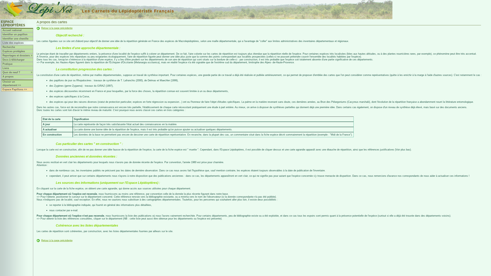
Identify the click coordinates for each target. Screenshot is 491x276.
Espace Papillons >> (14, 89)
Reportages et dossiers (17, 55)
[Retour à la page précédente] (38, 28)
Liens (5, 68)
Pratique (7, 63)
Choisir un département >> (11, 83)
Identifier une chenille (15, 38)
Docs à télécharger (13, 59)
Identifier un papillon (14, 34)
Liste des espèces (13, 42)
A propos (7, 76)
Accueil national (12, 30)
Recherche (8, 47)
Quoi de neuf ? (17, 72)
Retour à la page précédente (56, 28)
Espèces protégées (13, 51)
